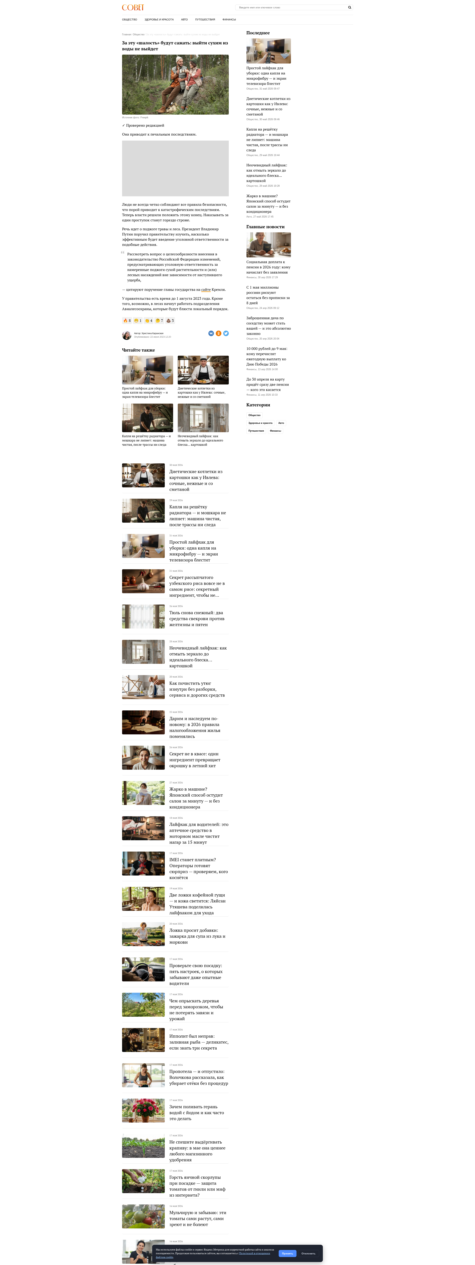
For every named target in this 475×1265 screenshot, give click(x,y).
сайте (206, 289)
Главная (126, 34)
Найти (350, 7)
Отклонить (309, 1253)
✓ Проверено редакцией (143, 125)
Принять (287, 1253)
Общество (129, 19)
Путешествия (205, 19)
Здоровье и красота (159, 19)
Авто (184, 19)
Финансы (229, 19)
